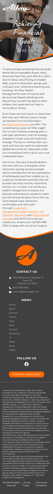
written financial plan (17, 124)
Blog (11, 325)
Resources (14, 333)
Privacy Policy (27, 484)
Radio (12, 341)
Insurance (20, 215)
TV (10, 337)
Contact (13, 329)
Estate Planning (28, 211)
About (12, 308)
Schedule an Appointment (27, 374)
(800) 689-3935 (20, 287)
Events (12, 317)
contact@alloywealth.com (26, 291)
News (12, 346)
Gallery (12, 350)
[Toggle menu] (48, 7)
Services (13, 313)
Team (12, 321)
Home (12, 304)
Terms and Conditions (41, 484)
